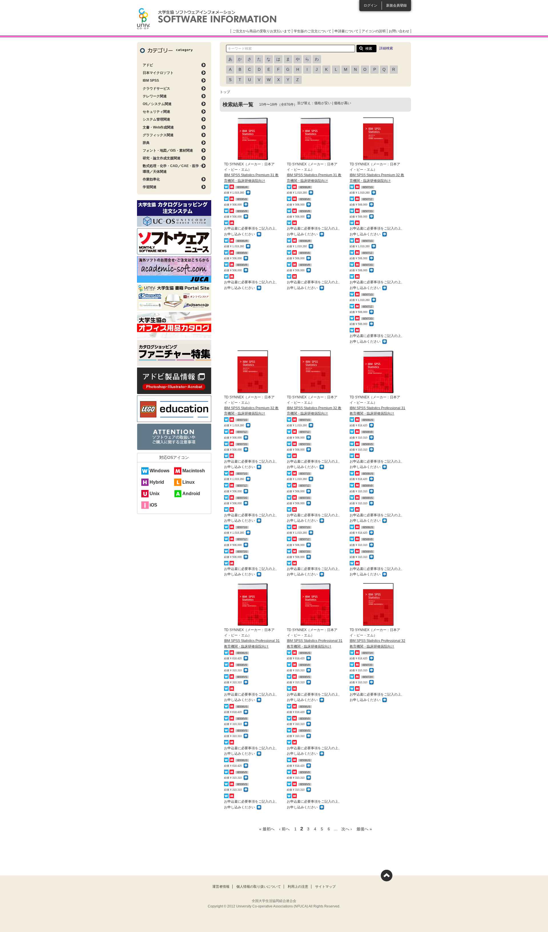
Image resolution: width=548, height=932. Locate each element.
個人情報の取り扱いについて (258, 887)
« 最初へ (267, 829)
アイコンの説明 (374, 31)
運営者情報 (220, 887)
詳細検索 (386, 48)
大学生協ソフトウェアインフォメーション (206, 18)
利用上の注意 (298, 887)
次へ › (346, 829)
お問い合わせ (399, 31)
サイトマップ (325, 887)
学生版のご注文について (312, 31)
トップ (225, 92)
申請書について (346, 31)
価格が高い (342, 103)
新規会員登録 (396, 5)
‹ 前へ (284, 829)
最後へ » (364, 829)
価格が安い (322, 103)
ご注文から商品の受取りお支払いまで (261, 31)
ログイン (370, 5)
